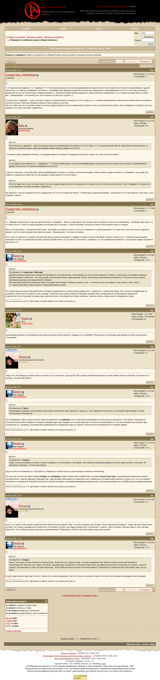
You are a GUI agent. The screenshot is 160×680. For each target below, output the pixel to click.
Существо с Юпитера (21, 75)
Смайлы (9, 620)
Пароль (137, 40)
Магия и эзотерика (17, 37)
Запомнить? (149, 37)
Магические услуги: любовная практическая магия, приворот (67, 655)
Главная (25, 28)
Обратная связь (133, 644)
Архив (145, 644)
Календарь (67, 48)
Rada (21, 125)
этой (9, 576)
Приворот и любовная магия (54, 7)
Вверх (152, 644)
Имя (136, 33)
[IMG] (8, 623)
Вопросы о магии (34, 37)
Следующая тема (89, 595)
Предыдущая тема (71, 595)
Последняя (145, 61)
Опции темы (146, 66)
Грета (25, 318)
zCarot (103, 663)
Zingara (23, 357)
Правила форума (13, 630)
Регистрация (55, 48)
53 (135, 61)
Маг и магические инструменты (67, 658)
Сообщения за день (95, 48)
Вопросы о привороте (54, 37)
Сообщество (78, 48)
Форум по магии (103, 6)
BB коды (9, 618)
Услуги (98, 28)
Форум (63, 28)
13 (131, 61)
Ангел (17, 256)
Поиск (108, 48)
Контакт (135, 28)
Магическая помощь (120, 6)
